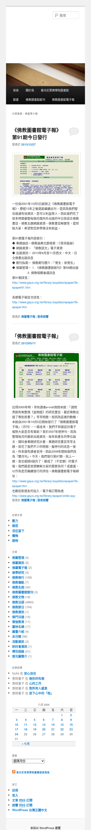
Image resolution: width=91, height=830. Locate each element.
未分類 (16, 636)
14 (53, 724)
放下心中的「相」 (41, 693)
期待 (15, 540)
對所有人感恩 (38, 688)
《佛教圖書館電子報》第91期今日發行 (36, 133)
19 (34, 729)
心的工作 (35, 683)
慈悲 (15, 525)
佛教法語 (18, 602)
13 (44, 724)
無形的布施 (36, 678)
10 (16, 724)
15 (62, 724)
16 (71, 724)
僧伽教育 (18, 621)
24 (16, 734)
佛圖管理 (18, 557)
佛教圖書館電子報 (63, 99)
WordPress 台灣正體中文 (29, 810)
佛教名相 (18, 587)
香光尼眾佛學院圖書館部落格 (33, 772)
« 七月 (26, 744)
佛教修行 (18, 577)
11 (25, 724)
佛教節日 (18, 607)
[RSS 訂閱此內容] (13, 772)
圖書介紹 (18, 631)
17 (16, 729)
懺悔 (15, 535)
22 (62, 729)
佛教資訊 (18, 612)
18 (25, 729)
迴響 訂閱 (22, 805)
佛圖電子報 (28, 316)
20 (44, 729)
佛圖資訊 (18, 562)
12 (34, 724)
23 (71, 729)
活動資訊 (18, 641)
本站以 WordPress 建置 (45, 828)
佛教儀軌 (18, 582)
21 (53, 729)
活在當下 (18, 530)
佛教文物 (18, 597)
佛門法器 (18, 616)
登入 (15, 795)
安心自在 (30, 673)
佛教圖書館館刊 (35, 99)
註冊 (15, 790)
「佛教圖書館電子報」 (36, 335)
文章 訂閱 (22, 800)
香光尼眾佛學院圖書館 (55, 90)
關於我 (30, 90)
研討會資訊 (19, 646)
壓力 (15, 520)
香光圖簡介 (19, 656)
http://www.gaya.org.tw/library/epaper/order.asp (43, 495)
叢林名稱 (18, 626)
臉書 (16, 99)
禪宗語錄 (18, 651)
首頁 (16, 90)
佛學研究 (18, 572)
